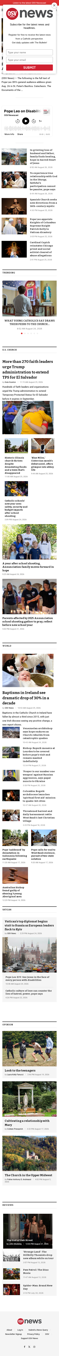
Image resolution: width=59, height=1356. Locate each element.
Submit (29, 67)
